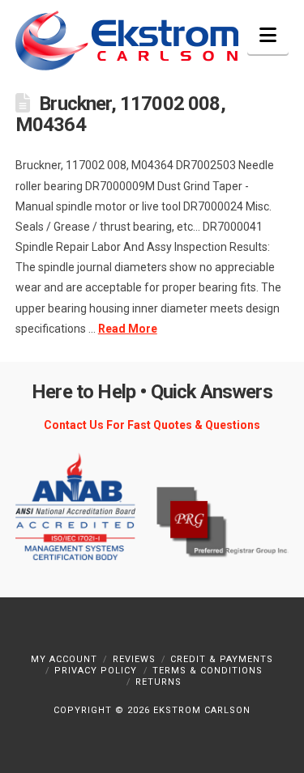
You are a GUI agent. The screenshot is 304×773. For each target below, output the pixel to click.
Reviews (134, 659)
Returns (158, 682)
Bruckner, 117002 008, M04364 (120, 114)
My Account (64, 659)
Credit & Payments (221, 659)
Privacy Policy (95, 670)
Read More (127, 328)
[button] (268, 35)
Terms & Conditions (207, 670)
